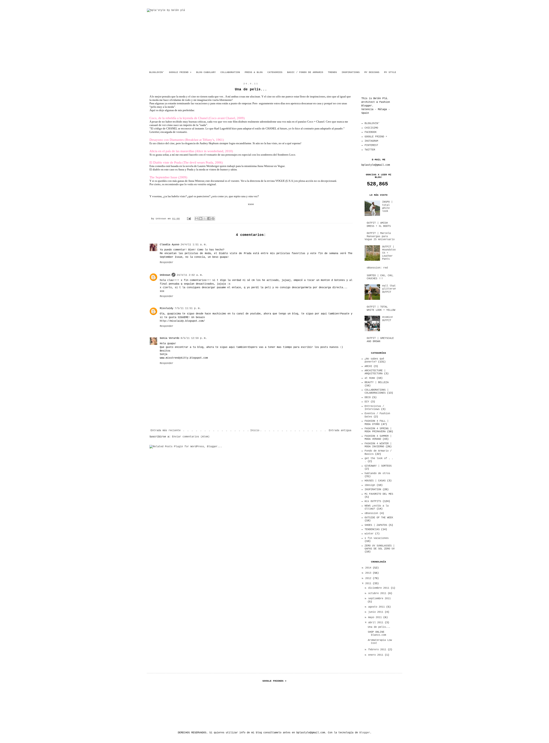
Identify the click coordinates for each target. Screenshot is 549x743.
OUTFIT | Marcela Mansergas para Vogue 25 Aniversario (380, 236)
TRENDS (332, 72)
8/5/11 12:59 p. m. (194, 338)
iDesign (370, 485)
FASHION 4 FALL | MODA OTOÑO (377, 423)
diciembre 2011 (379, 588)
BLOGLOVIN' (156, 72)
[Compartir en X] (205, 218)
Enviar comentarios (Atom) (191, 436)
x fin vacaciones (377, 538)
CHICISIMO (371, 127)
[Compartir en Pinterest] (213, 218)
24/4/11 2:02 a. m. (190, 275)
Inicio (254, 430)
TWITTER (370, 149)
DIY (367, 401)
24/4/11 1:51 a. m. (194, 244)
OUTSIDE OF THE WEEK (379, 517)
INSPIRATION (373, 489)
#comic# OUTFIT (387, 319)
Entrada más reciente (166, 430)
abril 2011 (376, 622)
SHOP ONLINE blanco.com (377, 634)
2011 (369, 583)
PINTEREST (371, 145)
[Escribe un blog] (201, 218)
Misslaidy (166, 308)
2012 (369, 578)
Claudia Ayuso (169, 244)
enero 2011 (376, 655)
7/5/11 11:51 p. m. (188, 308)
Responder (166, 262)
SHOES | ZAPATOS (376, 525)
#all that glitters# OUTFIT (389, 289)
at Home (370, 378)
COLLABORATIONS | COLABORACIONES (377, 391)
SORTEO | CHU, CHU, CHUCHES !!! (380, 277)
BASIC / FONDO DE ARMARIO (305, 72)
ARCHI (368, 366)
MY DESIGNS (371, 72)
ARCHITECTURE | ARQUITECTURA (375, 372)
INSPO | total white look (387, 206)
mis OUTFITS (373, 501)
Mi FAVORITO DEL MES (379, 494)
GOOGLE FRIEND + (180, 72)
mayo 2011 (375, 617)
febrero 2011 (378, 649)
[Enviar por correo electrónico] (197, 218)
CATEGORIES (274, 72)
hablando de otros (377, 473)
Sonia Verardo (169, 338)
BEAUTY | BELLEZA (377, 382)
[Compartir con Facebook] (209, 218)
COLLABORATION (230, 72)
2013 (369, 573)
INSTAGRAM (371, 141)
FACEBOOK (371, 132)
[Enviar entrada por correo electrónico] (189, 218)
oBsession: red (377, 267)
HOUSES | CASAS (375, 480)
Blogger (364, 732)
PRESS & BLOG (254, 72)
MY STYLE (390, 72)
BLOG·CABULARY (206, 72)
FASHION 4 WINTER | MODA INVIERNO (378, 445)
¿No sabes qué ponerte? (374, 360)
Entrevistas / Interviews (374, 408)
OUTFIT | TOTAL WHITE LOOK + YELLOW (381, 308)
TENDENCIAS (372, 529)
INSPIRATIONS (351, 72)
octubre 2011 (378, 593)
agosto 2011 (377, 606)
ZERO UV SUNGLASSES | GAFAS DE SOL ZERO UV (380, 547)
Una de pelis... (379, 627)
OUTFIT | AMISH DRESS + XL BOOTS (379, 224)
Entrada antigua (340, 430)
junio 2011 (376, 612)
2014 (369, 567)
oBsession (371, 513)
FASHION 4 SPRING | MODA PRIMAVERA (378, 430)
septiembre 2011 (379, 598)
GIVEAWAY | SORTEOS (378, 465)
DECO (368, 397)
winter (369, 533)
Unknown (162, 218)
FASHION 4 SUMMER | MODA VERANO (378, 438)
